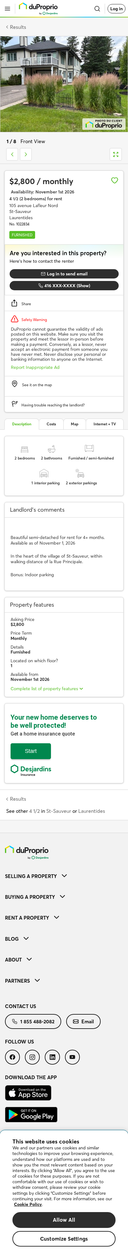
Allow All (64, 1219)
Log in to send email (67, 274)
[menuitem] (64, 876)
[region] (64, 1192)
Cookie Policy (28, 1204)
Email (87, 1021)
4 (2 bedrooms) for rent (35, 198)
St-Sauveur (58, 811)
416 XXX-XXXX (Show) (67, 285)
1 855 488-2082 (37, 1021)
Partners (17, 981)
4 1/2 (34, 811)
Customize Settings (64, 1238)
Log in (116, 8)
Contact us (20, 1006)
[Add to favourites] (115, 180)
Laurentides (91, 811)
